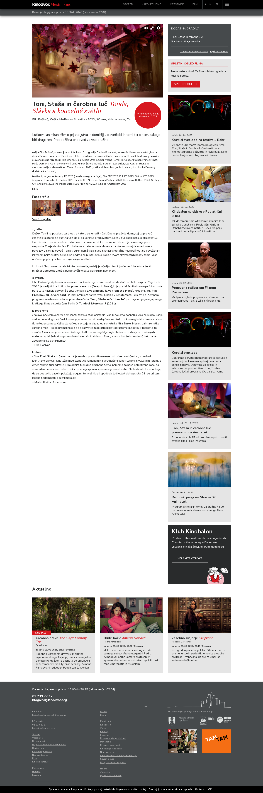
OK (210, 789)
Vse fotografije (41, 219)
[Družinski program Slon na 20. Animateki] (199, 469)
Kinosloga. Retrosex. (111, 748)
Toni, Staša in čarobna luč (187, 37)
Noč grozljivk (107, 752)
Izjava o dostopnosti (110, 775)
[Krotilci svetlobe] (199, 329)
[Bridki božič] (131, 615)
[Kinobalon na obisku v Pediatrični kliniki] (199, 184)
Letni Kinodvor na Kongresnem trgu (118, 755)
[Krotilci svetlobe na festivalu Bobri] (199, 112)
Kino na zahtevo (40, 761)
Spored (128, 4)
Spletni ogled (185, 84)
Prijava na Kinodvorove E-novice (49, 744)
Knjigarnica (38, 768)
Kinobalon (41, 632)
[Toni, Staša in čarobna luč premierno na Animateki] (199, 400)
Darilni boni (38, 748)
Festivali (104, 735)
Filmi (195, 4)
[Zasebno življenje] (199, 615)
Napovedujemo (151, 4)
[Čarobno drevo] (63, 615)
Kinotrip (104, 731)
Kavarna (36, 775)
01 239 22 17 (42, 696)
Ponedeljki (105, 741)
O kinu (103, 711)
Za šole (104, 728)
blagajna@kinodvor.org (49, 700)
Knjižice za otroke (219, 51)
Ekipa (103, 715)
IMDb (35, 189)
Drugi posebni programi (113, 762)
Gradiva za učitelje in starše (194, 51)
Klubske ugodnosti (42, 751)
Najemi (103, 768)
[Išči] (217, 4)
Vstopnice (177, 4)
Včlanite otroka (190, 558)
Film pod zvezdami (110, 745)
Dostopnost (38, 741)
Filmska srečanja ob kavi (113, 738)
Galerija (36, 771)
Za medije (105, 772)
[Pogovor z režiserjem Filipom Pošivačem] (199, 260)
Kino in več (105, 721)
